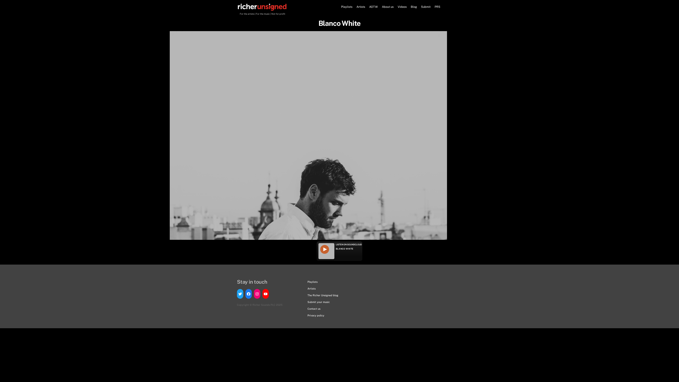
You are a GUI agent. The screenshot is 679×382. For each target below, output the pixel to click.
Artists (360, 6)
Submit (426, 6)
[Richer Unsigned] (262, 9)
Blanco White (344, 249)
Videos (402, 6)
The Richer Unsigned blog (322, 295)
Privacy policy (315, 315)
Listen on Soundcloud (349, 244)
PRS (437, 6)
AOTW (373, 6)
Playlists (346, 6)
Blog (414, 6)
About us (388, 6)
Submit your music (318, 301)
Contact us (313, 308)
